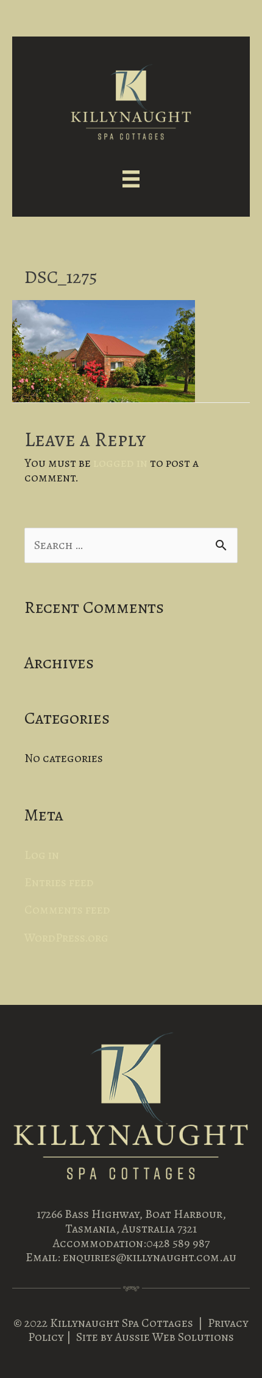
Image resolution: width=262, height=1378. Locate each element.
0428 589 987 (178, 1243)
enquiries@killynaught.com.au (149, 1257)
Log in (41, 855)
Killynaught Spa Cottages (121, 1323)
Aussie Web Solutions (174, 1337)
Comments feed (67, 909)
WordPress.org (66, 937)
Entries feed (59, 882)
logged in (120, 463)
